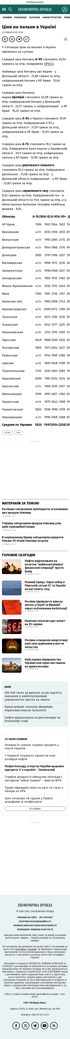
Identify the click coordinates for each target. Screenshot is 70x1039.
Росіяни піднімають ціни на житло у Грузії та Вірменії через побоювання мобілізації (46, 605)
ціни (18, 433)
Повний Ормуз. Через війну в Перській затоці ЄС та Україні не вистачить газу (45, 585)
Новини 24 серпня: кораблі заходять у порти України (32, 746)
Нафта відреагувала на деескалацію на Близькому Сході (32, 719)
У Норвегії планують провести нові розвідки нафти (30, 757)
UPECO (49, 64)
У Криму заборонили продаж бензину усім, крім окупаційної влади (32, 525)
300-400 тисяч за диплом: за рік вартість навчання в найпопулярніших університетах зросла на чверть (33, 696)
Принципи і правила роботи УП (35, 929)
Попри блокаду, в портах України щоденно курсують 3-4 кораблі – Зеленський (34, 768)
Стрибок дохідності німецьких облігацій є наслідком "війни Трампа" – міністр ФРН (34, 778)
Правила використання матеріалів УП (35, 925)
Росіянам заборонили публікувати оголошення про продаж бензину (35, 510)
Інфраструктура (51, 17)
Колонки (34, 17)
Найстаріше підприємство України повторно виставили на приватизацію (45, 663)
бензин (7, 433)
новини (7, 17)
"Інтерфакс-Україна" (25, 949)
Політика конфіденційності (35, 921)
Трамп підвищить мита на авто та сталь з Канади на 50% (34, 789)
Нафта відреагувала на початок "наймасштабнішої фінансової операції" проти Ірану (44, 566)
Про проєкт (46, 917)
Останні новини (16, 739)
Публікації (20, 17)
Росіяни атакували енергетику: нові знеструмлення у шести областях (46, 643)
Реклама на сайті (27, 917)
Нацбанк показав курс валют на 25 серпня (45, 622)
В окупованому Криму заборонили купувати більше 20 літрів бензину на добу (32, 539)
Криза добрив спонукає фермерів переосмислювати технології (29, 708)
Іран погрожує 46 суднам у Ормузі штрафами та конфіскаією (29, 800)
